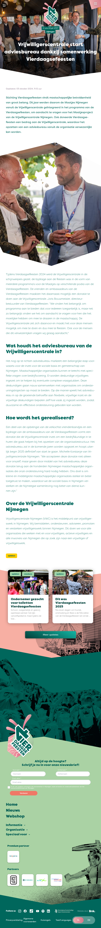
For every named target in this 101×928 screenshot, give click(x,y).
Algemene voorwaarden (29, 920)
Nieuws (13, 810)
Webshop (15, 816)
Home (12, 805)
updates (11, 556)
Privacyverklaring (14, 920)
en (89, 920)
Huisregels (45, 920)
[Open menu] (95, 3)
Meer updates (50, 634)
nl (78, 920)
